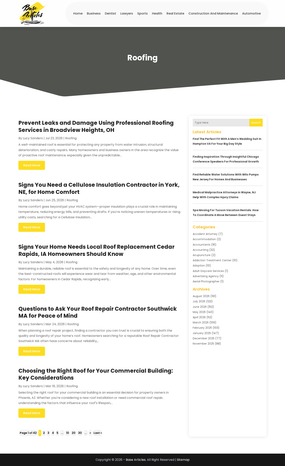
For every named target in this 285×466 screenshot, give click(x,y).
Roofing (71, 138)
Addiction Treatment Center (212, 260)
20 (73, 433)
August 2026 (201, 296)
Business (94, 13)
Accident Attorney (205, 234)
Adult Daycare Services (208, 271)
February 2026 (202, 328)
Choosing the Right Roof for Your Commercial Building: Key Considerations (95, 374)
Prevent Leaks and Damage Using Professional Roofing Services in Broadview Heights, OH (96, 126)
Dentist (110, 13)
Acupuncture (202, 255)
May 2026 (199, 312)
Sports (142, 13)
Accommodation (204, 239)
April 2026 (199, 317)
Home (78, 13)
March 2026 (201, 322)
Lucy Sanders (33, 138)
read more (31, 165)
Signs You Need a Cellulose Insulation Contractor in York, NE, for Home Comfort (99, 188)
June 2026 (200, 307)
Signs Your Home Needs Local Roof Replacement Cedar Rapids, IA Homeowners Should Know (96, 250)
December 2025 (203, 338)
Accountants (201, 245)
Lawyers (126, 13)
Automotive (251, 13)
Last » (98, 433)
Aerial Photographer (206, 281)
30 (80, 433)
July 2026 (199, 301)
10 (67, 433)
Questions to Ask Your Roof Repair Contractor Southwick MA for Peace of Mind (97, 312)
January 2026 (202, 333)
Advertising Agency (206, 276)
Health (157, 13)
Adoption (199, 265)
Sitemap (183, 459)
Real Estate (175, 13)
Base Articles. (136, 459)
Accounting (200, 250)
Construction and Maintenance (213, 13)
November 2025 (203, 344)
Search (256, 123)
